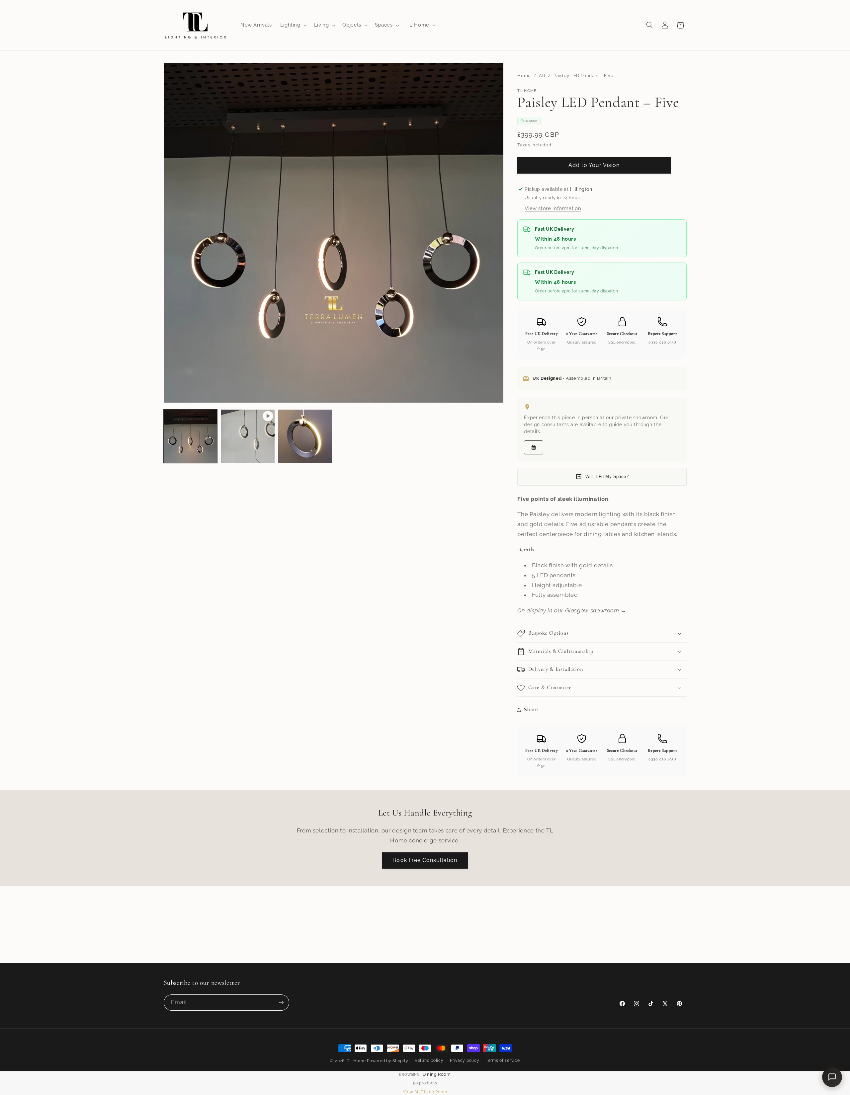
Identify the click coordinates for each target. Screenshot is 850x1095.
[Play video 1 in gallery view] (248, 436)
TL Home (356, 1060)
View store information (553, 208)
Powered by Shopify (387, 1060)
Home (524, 75)
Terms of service (503, 1060)
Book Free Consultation (424, 860)
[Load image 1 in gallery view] (190, 436)
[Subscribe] (281, 1002)
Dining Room (437, 1074)
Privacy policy (464, 1060)
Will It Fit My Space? (607, 476)
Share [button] (531, 709)
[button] (293, 25)
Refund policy (429, 1060)
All (542, 75)
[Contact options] (832, 1077)
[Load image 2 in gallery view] (305, 436)
